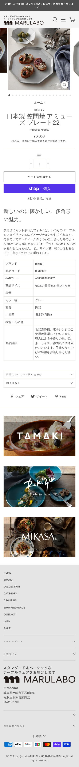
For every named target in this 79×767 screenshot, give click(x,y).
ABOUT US (10, 600)
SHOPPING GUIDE (14, 607)
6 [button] (27, 96)
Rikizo (39, 109)
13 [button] (50, 96)
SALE (7, 628)
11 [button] (44, 96)
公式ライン (10, 654)
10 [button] (40, 96)
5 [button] (23, 96)
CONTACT (10, 614)
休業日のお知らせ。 (16, 726)
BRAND (8, 579)
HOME (7, 572)
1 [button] (9, 95)
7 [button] (30, 96)
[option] (39, 5)
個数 (39, 155)
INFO (7, 621)
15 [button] (57, 96)
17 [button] (64, 96)
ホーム (38, 102)
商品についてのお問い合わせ (24, 374)
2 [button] (13, 96)
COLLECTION (12, 586)
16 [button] (60, 96)
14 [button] (54, 96)
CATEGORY (10, 593)
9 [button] (37, 96)
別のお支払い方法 (39, 198)
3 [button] (17, 96)
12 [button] (47, 96)
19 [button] (71, 96)
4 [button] (20, 96)
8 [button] (33, 96)
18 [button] (67, 96)
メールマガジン (13, 641)
